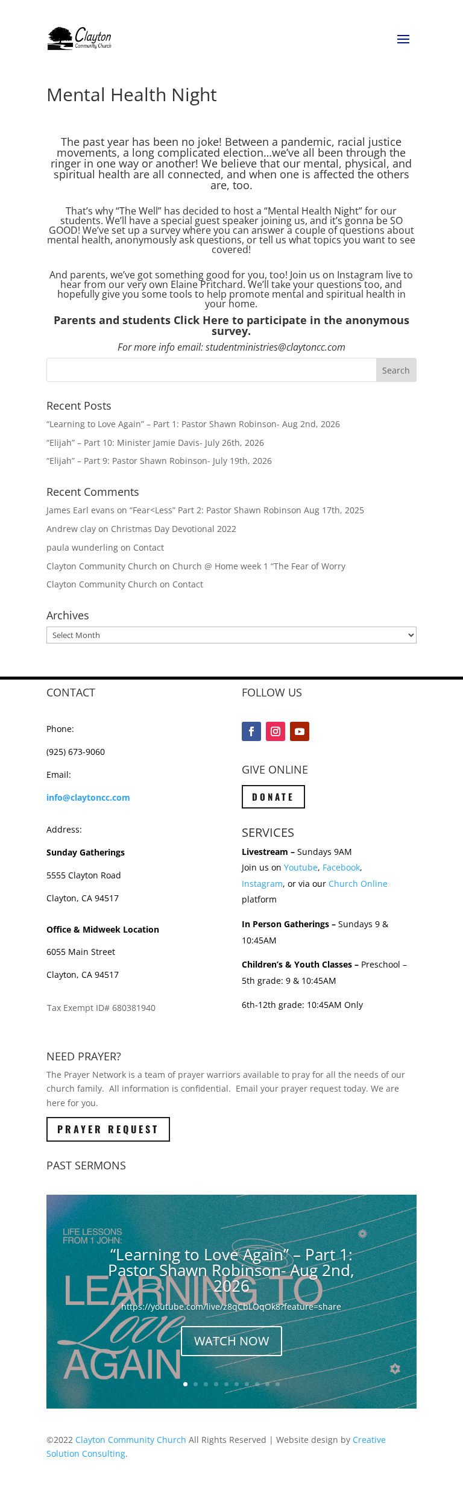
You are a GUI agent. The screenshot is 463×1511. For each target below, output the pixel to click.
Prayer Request (108, 1129)
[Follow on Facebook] (251, 731)
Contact (148, 547)
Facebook (341, 867)
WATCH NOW (231, 1341)
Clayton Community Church (130, 1439)
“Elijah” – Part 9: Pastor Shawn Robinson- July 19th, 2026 (159, 460)
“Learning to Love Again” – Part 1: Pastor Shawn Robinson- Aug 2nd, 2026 (193, 424)
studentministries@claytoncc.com (275, 347)
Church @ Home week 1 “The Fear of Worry (258, 566)
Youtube (301, 867)
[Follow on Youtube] (299, 731)
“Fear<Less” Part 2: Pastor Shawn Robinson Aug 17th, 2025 (247, 510)
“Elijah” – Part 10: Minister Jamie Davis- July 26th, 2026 (155, 442)
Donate (273, 796)
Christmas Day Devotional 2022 (173, 528)
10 (278, 1384)
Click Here (201, 320)
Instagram (262, 883)
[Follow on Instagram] (275, 731)
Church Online (358, 883)
